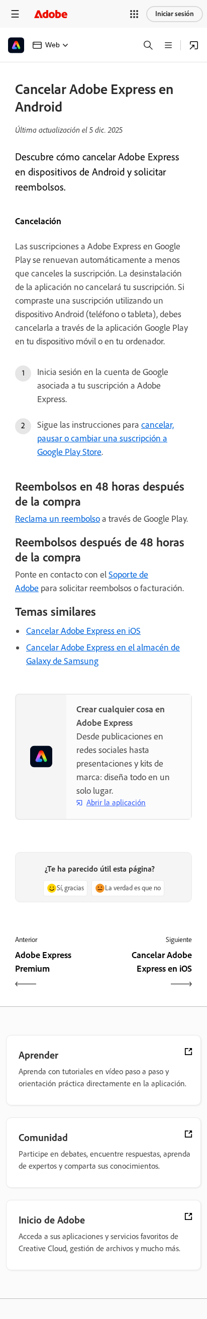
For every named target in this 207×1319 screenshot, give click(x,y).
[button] (134, 14)
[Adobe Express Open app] (194, 45)
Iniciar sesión (174, 14)
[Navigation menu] (15, 14)
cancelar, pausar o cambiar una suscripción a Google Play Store (105, 438)
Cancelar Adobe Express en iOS (83, 630)
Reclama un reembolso (57, 518)
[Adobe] (50, 14)
